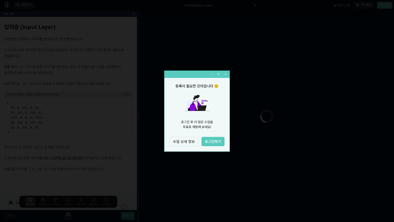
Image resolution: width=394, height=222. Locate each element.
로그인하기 (213, 141)
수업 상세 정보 (184, 141)
